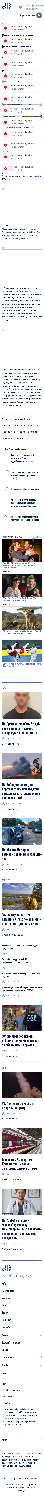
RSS (6, 1478)
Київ (4, 688)
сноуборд (7, 438)
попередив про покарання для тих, (21, 391)
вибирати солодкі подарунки (18, 404)
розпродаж (34, 431)
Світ (4, 1067)
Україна (6, 879)
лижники (20, 425)
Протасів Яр (8, 431)
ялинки (19, 438)
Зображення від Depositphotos (25, 1478)
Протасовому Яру (10, 294)
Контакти (7, 1396)
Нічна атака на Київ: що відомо (25, 489)
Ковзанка (7, 425)
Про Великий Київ (11, 1390)
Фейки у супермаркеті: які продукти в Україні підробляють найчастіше (22, 458)
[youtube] (28, 1276)
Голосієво (7, 419)
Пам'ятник (34, 425)
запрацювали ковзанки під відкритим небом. (21, 296)
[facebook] (10, 1276)
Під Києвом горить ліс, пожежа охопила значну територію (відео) (25, 475)
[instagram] (22, 1276)
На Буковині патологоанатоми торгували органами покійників (25, 518)
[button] (24, 1283)
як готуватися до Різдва (21, 400)
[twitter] (16, 1276)
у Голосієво (22, 291)
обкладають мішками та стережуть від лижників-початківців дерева (21, 304)
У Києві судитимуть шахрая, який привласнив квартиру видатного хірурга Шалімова (23, 502)
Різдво (21, 431)
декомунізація (22, 419)
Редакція (7, 1402)
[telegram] (4, 1276)
